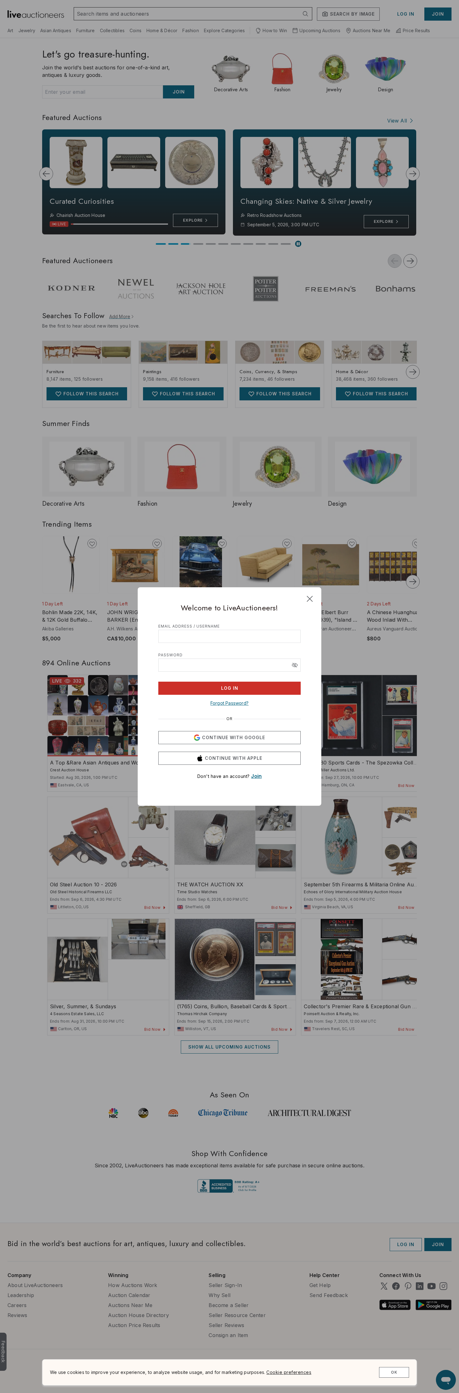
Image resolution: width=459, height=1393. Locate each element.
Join (256, 776)
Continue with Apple (233, 758)
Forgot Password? (229, 703)
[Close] (309, 598)
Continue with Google (233, 737)
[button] (295, 665)
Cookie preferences (288, 1372)
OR (229, 719)
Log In (229, 688)
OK (394, 1372)
